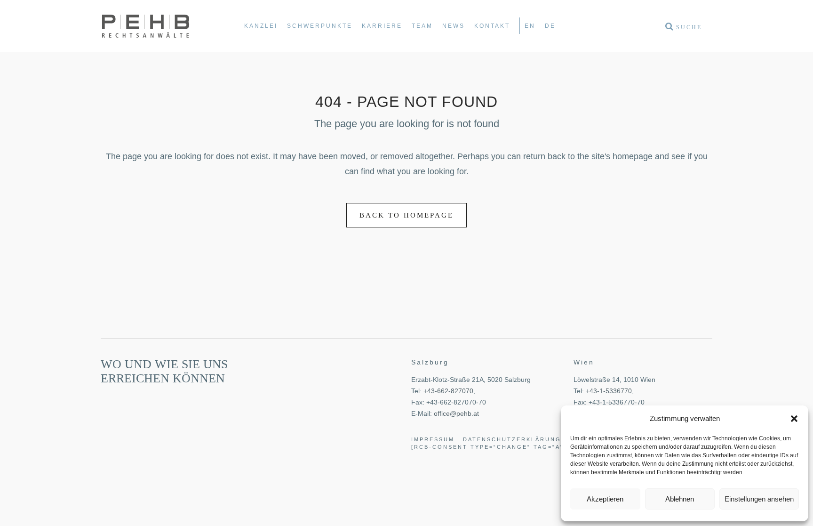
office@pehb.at (456, 413)
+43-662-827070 (448, 391)
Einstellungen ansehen (759, 499)
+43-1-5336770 (609, 391)
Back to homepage (406, 215)
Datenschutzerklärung (512, 439)
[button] (794, 418)
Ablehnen (679, 499)
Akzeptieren (605, 499)
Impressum (432, 439)
